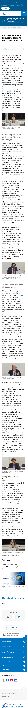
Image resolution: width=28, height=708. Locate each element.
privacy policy (20, 5)
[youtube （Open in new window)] (11, 680)
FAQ (3, 666)
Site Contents (6, 662)
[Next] (25, 27)
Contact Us (5, 670)
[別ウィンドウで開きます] (8, 617)
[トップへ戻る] (24, 689)
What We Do (6, 647)
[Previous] (22, 27)
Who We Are (6, 642)
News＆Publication (9, 657)
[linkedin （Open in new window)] (15, 680)
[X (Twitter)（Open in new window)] (3, 680)
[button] (9, 49)
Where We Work (8, 652)
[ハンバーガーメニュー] (24, 13)
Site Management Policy (9, 693)
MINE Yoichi (5, 604)
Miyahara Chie (7, 91)
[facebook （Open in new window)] (7, 680)
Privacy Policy (5, 696)
